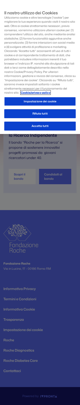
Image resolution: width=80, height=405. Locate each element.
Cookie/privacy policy (35, 92)
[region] (40, 67)
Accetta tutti (40, 126)
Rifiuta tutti (40, 113)
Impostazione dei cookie (40, 101)
